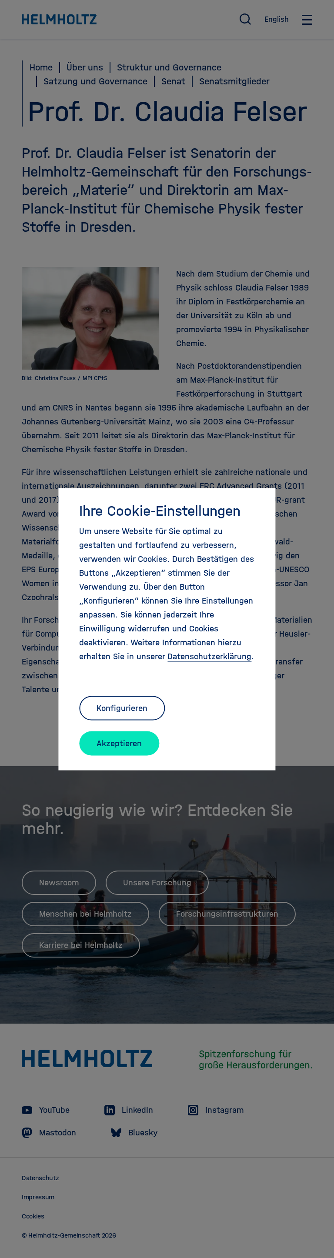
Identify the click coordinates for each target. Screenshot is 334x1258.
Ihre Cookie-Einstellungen (159, 510)
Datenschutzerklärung (209, 656)
